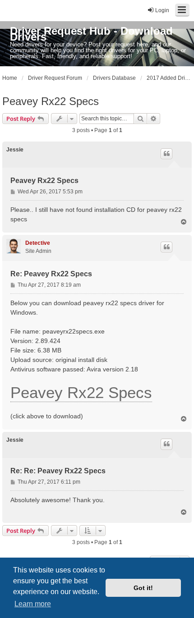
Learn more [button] (32, 604)
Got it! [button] (143, 587)
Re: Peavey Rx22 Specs (51, 274)
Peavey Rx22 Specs (50, 101)
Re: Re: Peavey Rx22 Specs (58, 471)
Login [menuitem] (162, 10)
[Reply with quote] (166, 153)
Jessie (14, 149)
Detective (37, 243)
